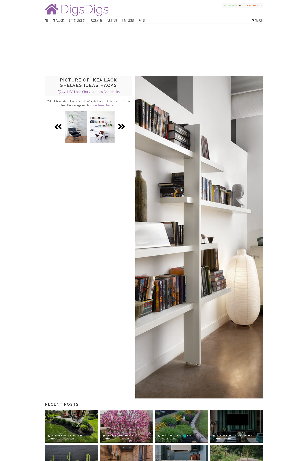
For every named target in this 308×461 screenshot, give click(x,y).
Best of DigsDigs (77, 20)
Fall (241, 5)
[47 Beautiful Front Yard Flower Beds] (181, 426)
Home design (128, 20)
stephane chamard (104, 105)
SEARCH (259, 20)
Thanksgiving (253, 5)
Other (142, 20)
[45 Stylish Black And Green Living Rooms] (236, 426)
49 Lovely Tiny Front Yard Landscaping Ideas (122, 437)
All (46, 20)
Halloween (230, 5)
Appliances (58, 20)
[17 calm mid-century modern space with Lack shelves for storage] (102, 127)
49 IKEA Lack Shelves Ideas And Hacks (90, 92)
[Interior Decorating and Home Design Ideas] (76, 16)
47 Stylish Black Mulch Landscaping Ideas (65, 437)
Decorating (96, 20)
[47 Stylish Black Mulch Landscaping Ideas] (71, 426)
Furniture (112, 20)
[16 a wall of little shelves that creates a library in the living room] (76, 127)
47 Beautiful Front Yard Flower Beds (176, 437)
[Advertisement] (154, 47)
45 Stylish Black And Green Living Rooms (233, 437)
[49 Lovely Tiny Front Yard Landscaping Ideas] (126, 426)
